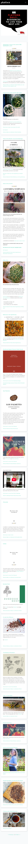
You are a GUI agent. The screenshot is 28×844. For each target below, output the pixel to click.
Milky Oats (5, 260)
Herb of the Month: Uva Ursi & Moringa (13, 138)
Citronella (5, 502)
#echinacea (9, 253)
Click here (5, 81)
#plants (4, 384)
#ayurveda (18, 495)
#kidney (21, 804)
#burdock (8, 610)
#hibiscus (8, 645)
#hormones (15, 428)
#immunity (20, 772)
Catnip (4, 543)
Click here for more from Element (10, 426)
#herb (16, 84)
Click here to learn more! (19, 240)
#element (13, 84)
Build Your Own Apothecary (15, 70)
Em (5, 374)
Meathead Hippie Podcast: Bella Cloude (13, 349)
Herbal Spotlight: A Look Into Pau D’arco (13, 780)
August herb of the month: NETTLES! (12, 92)
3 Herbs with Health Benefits (10, 811)
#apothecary (18, 252)
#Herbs (9, 804)
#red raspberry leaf (12, 86)
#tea (11, 252)
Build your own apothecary (9, 314)
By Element (5, 129)
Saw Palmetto (6, 391)
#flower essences (17, 463)
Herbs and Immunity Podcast (10, 747)
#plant (4, 773)
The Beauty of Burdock (9, 652)
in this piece (7, 458)
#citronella (17, 537)
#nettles (19, 132)
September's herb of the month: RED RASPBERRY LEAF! (12, 45)
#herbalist (22, 382)
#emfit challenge (6, 495)
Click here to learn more (8, 169)
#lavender (5, 253)
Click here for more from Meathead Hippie (12, 380)
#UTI (18, 804)
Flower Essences (7, 435)
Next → (18, 834)
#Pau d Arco (14, 804)
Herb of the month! (8, 183)
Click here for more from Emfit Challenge (11, 493)
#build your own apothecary (19, 176)
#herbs (4, 84)
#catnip (16, 577)
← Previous (10, 834)
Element (15, 607)
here (6, 607)
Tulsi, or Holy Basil (7, 695)
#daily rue (8, 84)
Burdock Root (6, 584)
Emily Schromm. (15, 458)
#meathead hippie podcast (8, 382)
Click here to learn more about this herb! (11, 127)
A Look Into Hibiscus (8, 617)
